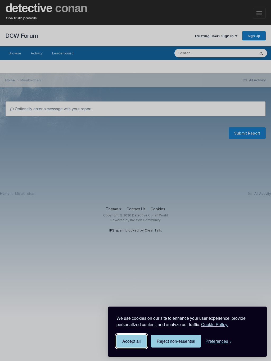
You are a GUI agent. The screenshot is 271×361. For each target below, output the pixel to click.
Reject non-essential (176, 341)
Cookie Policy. (214, 324)
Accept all (131, 341)
